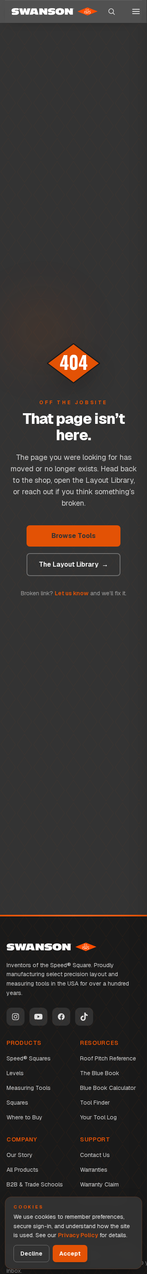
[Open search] (111, 11)
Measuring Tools (29, 1088)
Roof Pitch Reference (108, 1058)
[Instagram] (15, 1017)
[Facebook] (61, 1017)
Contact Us (95, 1155)
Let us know (72, 593)
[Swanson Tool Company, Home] (54, 11)
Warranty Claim (99, 1184)
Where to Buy (24, 1117)
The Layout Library (73, 564)
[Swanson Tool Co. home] (51, 947)
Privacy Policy (78, 1235)
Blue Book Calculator (108, 1088)
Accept (70, 1253)
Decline (31, 1253)
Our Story (20, 1155)
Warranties (93, 1169)
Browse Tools (73, 535)
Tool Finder (95, 1102)
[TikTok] (84, 1017)
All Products (22, 1169)
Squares (17, 1102)
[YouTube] (38, 1017)
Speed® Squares (29, 1058)
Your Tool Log (98, 1117)
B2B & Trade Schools (35, 1184)
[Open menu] (136, 11)
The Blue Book (99, 1073)
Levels (15, 1073)
